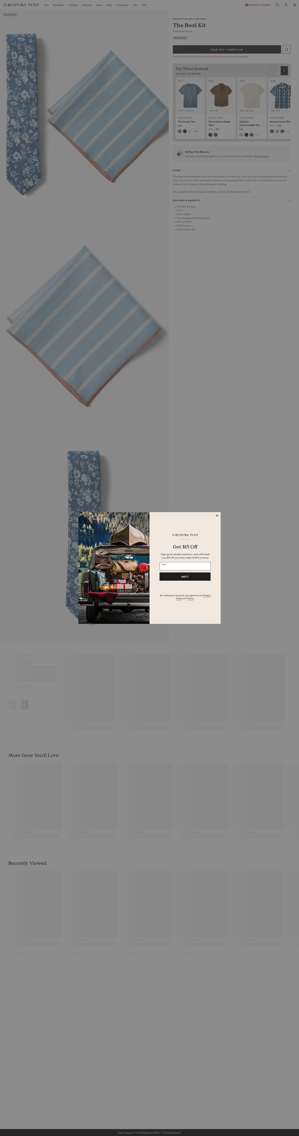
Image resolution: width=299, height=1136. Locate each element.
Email (164, 564)
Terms (190, 598)
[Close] (217, 515)
